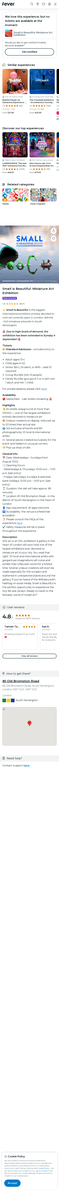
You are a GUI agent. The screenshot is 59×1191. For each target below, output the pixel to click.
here (44, 388)
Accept (12, 1183)
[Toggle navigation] (55, 4)
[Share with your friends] (54, 231)
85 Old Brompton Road (20, 681)
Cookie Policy (43, 1168)
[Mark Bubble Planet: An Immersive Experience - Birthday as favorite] (24, 72)
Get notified (29, 51)
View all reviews (29, 656)
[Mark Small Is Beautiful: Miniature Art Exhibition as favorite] (54, 239)
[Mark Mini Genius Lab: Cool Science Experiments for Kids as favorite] (51, 135)
